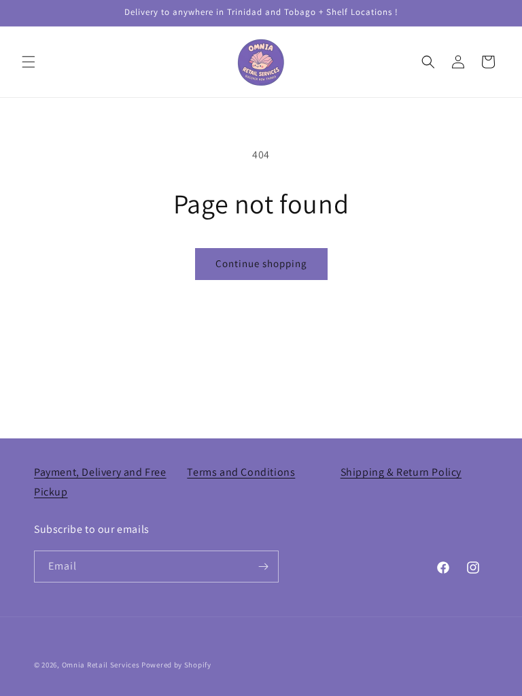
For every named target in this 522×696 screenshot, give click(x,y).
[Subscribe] (263, 566)
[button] (29, 62)
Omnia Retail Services (101, 664)
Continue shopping (261, 263)
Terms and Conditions (241, 472)
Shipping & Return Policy (401, 472)
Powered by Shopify (176, 664)
